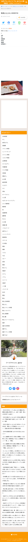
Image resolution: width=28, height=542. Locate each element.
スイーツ (4, 280)
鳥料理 (4, 206)
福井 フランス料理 (7, 332)
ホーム (4, 6)
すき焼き (4, 243)
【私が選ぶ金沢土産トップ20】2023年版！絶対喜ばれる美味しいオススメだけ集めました (13, 491)
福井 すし (4, 328)
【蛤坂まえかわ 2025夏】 (18, 6)
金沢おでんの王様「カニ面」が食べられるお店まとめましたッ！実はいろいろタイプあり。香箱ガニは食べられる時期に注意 (13, 522)
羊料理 (4, 173)
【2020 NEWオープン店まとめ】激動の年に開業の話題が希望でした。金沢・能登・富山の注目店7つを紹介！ (13, 412)
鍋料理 (4, 215)
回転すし (4, 176)
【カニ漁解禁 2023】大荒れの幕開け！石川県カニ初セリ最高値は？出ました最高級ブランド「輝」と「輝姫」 (13, 438)
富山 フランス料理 (7, 307)
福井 (3, 322)
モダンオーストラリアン (8, 200)
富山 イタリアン (6, 310)
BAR (3, 292)
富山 (3, 298)
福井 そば (4, 335)
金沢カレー (5, 231)
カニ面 (4, 197)
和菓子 (4, 270)
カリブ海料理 (5, 203)
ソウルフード (5, 228)
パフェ (4, 277)
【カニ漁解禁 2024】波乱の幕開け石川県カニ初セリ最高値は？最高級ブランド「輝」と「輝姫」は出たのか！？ (13, 445)
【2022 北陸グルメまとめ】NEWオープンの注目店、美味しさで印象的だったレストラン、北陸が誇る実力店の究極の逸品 (13, 426)
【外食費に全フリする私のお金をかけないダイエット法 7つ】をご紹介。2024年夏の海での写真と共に (13, 478)
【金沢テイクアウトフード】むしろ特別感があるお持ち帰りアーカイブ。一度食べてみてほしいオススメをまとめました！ (13, 505)
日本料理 (4, 136)
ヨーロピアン (5, 163)
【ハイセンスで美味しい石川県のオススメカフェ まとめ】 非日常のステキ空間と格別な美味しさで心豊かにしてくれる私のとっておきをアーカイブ (13, 454)
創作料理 (4, 182)
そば (3, 255)
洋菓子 (4, 283)
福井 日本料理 (6, 325)
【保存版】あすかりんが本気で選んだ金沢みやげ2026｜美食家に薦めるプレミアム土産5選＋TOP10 (13, 462)
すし (3, 139)
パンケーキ (5, 289)
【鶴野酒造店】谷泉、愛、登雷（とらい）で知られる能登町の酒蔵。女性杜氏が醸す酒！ (13, 511)
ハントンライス (6, 234)
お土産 (4, 179)
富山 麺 (4, 316)
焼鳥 (3, 249)
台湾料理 (4, 160)
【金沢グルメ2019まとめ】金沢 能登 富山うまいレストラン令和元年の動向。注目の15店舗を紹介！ (13, 498)
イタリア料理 (5, 157)
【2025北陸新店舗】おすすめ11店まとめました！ (13, 432)
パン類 (4, 286)
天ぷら (4, 219)
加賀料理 (4, 212)
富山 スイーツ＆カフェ (8, 319)
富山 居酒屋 (5, 313)
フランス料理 (5, 148)
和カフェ (4, 267)
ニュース (9, 6)
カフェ (4, 274)
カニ (3, 188)
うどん (4, 252)
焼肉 (3, 246)
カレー (4, 258)
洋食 (3, 191)
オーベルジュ (5, 194)
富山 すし (4, 304)
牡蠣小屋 (4, 225)
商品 (3, 295)
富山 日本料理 (6, 301)
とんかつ (4, 185)
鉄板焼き (4, 237)
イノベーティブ (6, 151)
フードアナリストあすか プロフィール (12, 396)
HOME (14, 534)
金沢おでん (5, 142)
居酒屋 (4, 145)
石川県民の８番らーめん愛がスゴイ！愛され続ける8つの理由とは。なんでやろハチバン (13, 516)
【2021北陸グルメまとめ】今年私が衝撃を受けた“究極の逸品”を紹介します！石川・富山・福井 (14, 419)
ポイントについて (12, 30)
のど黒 (4, 222)
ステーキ (4, 240)
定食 (3, 261)
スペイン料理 (5, 154)
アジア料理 (5, 170)
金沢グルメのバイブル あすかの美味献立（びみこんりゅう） (12, 2)
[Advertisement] (14, 62)
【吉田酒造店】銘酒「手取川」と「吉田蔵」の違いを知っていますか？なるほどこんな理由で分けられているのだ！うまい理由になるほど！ (13, 470)
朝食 (3, 264)
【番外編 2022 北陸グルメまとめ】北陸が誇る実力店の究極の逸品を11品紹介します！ (13, 484)
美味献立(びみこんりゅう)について (11, 399)
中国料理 (4, 167)
